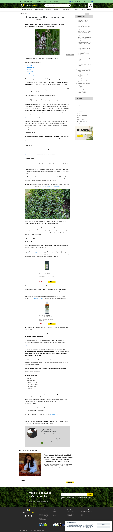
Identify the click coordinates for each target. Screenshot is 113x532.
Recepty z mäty (30, 74)
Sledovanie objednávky (57, 516)
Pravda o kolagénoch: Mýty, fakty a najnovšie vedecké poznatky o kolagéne (84, 33)
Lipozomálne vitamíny (27, 9)
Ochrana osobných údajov (44, 516)
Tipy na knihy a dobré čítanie (82, 121)
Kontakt (88, 1)
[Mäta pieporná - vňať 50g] (47, 265)
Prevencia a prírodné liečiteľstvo (82, 107)
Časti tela (76, 9)
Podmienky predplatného (43, 515)
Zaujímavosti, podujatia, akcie (82, 115)
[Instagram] (25, 516)
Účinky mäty (29, 73)
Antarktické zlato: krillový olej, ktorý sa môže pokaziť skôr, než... (84, 48)
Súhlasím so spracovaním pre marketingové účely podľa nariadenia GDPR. (76, 498)
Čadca (82, 515)
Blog (80, 1)
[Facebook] (31, 516)
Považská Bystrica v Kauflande (86, 511)
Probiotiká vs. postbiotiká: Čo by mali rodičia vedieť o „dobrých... (84, 80)
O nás (84, 1)
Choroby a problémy (80, 105)
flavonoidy (58, 163)
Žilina (82, 514)
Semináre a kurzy (56, 512)
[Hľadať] (69, 5)
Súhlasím (103, 524)
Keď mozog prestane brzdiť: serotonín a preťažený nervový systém (84, 27)
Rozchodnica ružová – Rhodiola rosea (50, 186)
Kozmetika (56, 9)
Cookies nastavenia (42, 519)
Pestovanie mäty (30, 67)
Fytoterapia (79, 109)
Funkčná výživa (39, 9)
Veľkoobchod (69, 515)
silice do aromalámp (41, 291)
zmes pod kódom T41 (37, 298)
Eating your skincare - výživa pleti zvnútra (84, 75)
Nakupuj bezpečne (70, 514)
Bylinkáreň (48, 9)
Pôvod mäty (29, 65)
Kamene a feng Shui (80, 119)
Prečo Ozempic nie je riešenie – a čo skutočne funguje (84, 39)
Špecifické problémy (86, 9)
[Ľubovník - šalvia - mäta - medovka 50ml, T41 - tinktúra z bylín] (47, 307)
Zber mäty (29, 69)
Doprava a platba (70, 511)
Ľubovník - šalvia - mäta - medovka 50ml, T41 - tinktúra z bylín (46, 316)
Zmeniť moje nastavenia (103, 527)
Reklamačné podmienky (43, 514)
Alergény (54, 515)
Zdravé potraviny (67, 9)
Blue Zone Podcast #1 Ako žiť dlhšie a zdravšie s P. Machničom (84, 70)
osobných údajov (74, 497)
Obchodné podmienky (43, 512)
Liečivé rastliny (80, 111)
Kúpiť (51, 281)
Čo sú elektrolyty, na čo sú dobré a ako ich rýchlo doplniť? (84, 53)
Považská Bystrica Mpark (85, 512)
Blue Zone (71, 1)
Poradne (76, 1)
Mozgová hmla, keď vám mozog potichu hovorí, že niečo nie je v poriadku (84, 58)
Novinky (78, 113)
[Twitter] (28, 516)
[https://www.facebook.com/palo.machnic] (42, 443)
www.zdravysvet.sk (54, 414)
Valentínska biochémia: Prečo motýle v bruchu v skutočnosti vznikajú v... (84, 85)
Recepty (78, 117)
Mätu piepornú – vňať (32, 252)
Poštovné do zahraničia (71, 512)
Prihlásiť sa (69, 482)
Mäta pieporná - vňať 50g (45, 273)
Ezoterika (78, 123)
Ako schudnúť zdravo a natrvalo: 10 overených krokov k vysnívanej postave (84, 91)
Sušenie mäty (30, 71)
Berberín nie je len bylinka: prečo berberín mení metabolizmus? (84, 43)
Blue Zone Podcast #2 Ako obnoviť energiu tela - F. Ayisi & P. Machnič (84, 64)
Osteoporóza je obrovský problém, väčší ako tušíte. (83, 21)
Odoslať (79, 136)
